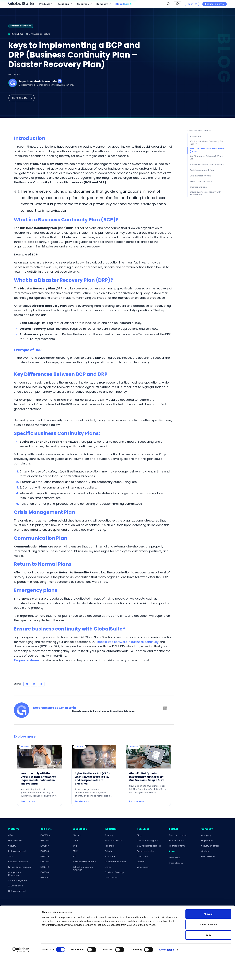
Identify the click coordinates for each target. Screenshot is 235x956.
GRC (10, 835)
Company (206, 835)
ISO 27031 (44, 851)
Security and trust (210, 845)
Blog (139, 835)
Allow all (208, 914)
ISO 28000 (45, 877)
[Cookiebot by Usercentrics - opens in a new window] (21, 949)
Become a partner (178, 835)
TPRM (10, 856)
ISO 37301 (44, 856)
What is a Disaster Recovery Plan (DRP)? (207, 150)
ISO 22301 (44, 845)
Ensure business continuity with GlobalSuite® (205, 193)
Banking (109, 835)
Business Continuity (18, 861)
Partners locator (176, 840)
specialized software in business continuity (128, 642)
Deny (208, 935)
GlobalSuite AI (15, 840)
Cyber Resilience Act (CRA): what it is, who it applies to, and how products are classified (92, 778)
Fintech (108, 851)
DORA (75, 840)
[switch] (91, 949)
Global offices (208, 856)
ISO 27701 (44, 867)
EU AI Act (77, 835)
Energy (108, 867)
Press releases (176, 863)
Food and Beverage (114, 872)
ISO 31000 (45, 835)
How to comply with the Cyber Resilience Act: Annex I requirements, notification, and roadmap (38, 778)
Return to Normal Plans (201, 181)
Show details (166, 949)
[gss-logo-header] (21, 4)
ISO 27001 (45, 840)
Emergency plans (198, 187)
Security (12, 845)
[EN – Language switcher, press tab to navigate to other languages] (178, 3)
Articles (25, 747)
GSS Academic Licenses (149, 845)
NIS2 (75, 845)
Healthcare (110, 845)
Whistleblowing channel (84, 861)
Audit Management (17, 880)
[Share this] (27, 684)
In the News (174, 857)
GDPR (75, 851)
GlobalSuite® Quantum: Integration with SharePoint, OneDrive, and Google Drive (147, 777)
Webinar (141, 861)
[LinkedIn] (60, 81)
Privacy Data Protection (19, 867)
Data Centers (111, 877)
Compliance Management (15, 874)
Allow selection (208, 924)
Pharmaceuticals (113, 840)
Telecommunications (115, 861)
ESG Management (17, 891)
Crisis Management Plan (202, 170)
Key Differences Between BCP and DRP (206, 157)
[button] (168, 4)
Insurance (110, 856)
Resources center (145, 851)
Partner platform (177, 845)
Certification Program (147, 840)
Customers (142, 856)
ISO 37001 (45, 861)
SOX (74, 856)
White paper (143, 867)
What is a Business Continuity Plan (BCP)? (207, 142)
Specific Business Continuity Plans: (207, 164)
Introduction (196, 136)
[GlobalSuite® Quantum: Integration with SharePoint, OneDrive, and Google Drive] (148, 755)
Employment (207, 840)
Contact (205, 851)
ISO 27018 (45, 872)
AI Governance (15, 885)
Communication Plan (200, 176)
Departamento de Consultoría (38, 81)
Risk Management (17, 851)
